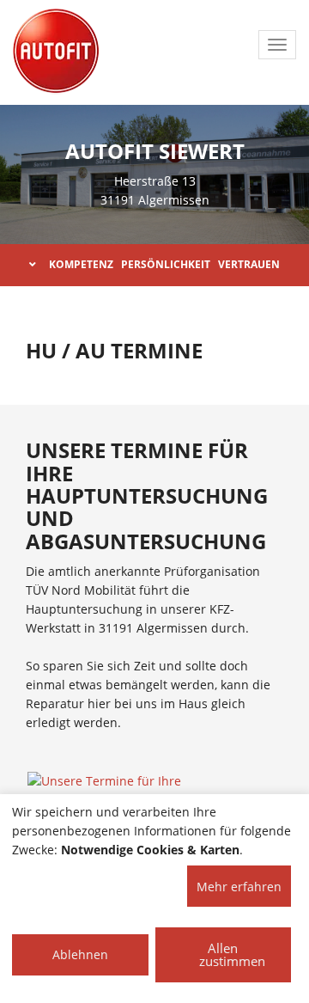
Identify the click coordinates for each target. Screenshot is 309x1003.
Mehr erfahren (239, 886)
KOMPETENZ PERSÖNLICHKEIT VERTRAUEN (164, 264)
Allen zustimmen (232, 954)
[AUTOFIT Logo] (56, 51)
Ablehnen (80, 954)
